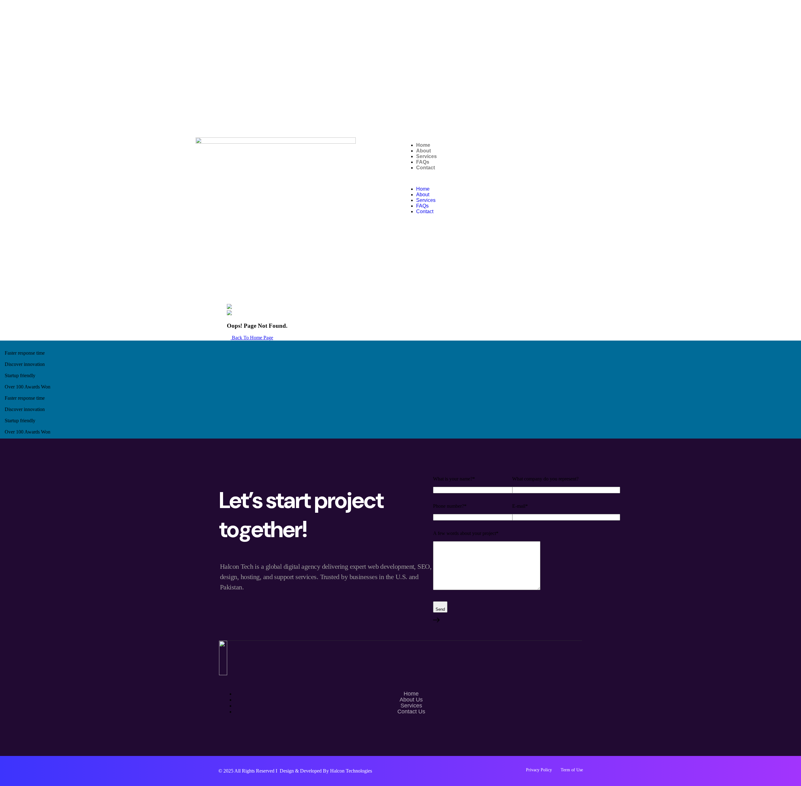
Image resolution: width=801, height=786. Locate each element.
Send (440, 609)
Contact (425, 167)
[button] (504, 178)
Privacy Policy (539, 770)
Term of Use (572, 770)
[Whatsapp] (382, 739)
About (423, 150)
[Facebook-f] (400, 739)
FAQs (422, 162)
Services (426, 156)
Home (423, 145)
